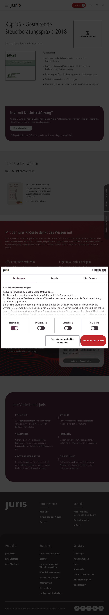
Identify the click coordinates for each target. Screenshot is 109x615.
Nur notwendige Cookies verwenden (62, 341)
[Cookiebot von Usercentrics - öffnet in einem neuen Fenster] (94, 271)
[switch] (41, 328)
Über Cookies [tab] (90, 278)
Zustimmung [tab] (19, 278)
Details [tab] (54, 278)
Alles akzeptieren (93, 341)
